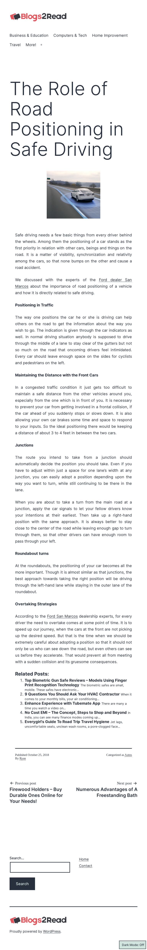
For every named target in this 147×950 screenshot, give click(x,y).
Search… (17, 858)
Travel (15, 44)
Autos (128, 755)
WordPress (51, 931)
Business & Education (29, 35)
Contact (85, 866)
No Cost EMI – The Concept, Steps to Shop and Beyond (76, 712)
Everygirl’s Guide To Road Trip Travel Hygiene (67, 721)
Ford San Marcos (62, 616)
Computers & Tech (70, 35)
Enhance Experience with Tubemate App (62, 703)
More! (31, 44)
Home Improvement (110, 35)
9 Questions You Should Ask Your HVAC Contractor (72, 694)
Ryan (23, 758)
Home (84, 859)
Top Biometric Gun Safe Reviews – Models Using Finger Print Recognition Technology (76, 682)
